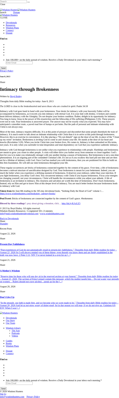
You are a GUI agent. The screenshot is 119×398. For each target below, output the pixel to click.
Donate (16, 12)
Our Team (10, 323)
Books (9, 343)
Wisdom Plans (12, 28)
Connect (9, 30)
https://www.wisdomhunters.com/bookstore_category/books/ (27, 193)
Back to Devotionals (9, 218)
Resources (10, 25)
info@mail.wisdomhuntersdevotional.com (19, 213)
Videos (15, 336)
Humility (4, 223)
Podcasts (16, 333)
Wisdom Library (13, 328)
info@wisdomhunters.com (12, 396)
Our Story (10, 320)
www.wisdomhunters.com (52, 213)
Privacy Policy (6, 71)
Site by (3, 394)
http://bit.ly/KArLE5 (71, 203)
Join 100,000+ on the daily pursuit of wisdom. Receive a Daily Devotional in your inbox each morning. (54, 60)
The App (16, 330)
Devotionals (11, 22)
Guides (9, 341)
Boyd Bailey (16, 96)
